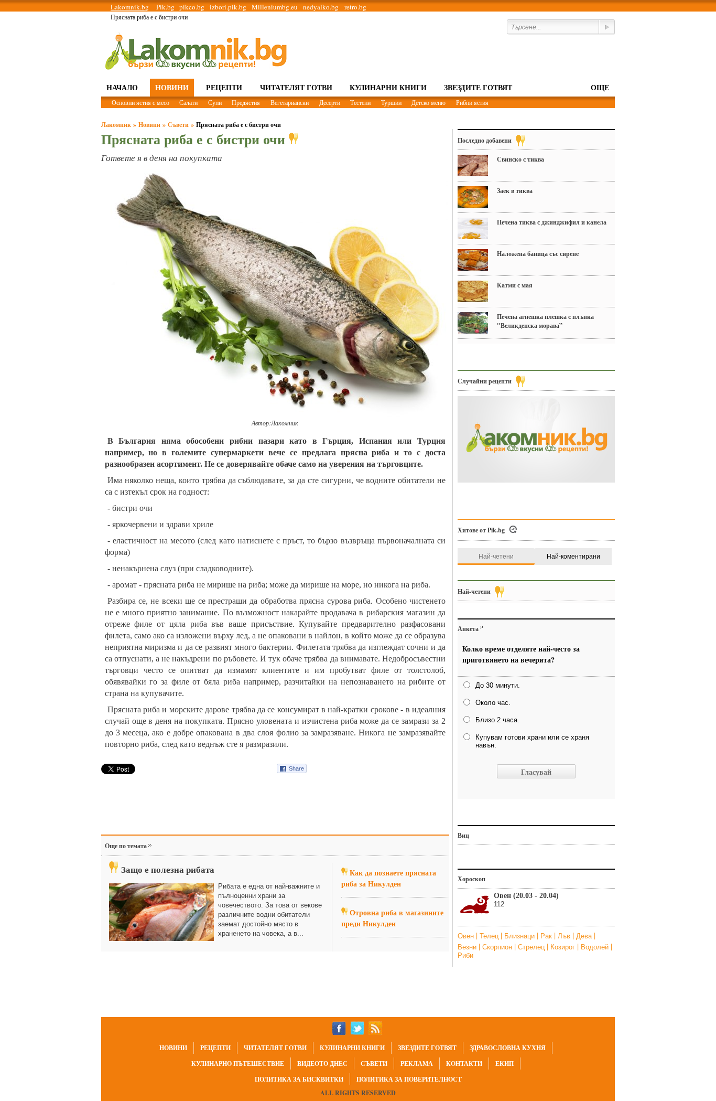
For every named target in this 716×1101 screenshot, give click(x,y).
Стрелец (532, 947)
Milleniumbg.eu (275, 7)
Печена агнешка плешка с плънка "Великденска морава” (545, 321)
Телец (490, 936)
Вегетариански (289, 102)
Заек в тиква (515, 190)
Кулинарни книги (388, 87)
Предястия (246, 102)
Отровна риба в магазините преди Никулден (392, 918)
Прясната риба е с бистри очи (238, 124)
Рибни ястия (472, 102)
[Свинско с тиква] (473, 165)
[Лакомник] (195, 51)
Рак (547, 936)
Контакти (464, 1063)
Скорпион (498, 947)
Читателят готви (296, 87)
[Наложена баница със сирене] (473, 260)
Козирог (563, 947)
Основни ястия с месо (140, 102)
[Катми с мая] (473, 291)
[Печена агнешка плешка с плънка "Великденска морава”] (473, 323)
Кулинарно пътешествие (237, 1063)
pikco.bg (191, 7)
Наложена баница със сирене (538, 253)
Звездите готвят (478, 87)
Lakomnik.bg (130, 7)
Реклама (416, 1063)
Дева (585, 936)
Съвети (178, 124)
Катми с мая (515, 285)
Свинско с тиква (520, 159)
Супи (215, 102)
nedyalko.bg (321, 7)
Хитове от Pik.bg (481, 530)
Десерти (329, 102)
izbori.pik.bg (228, 7)
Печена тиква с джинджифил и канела (551, 222)
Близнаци (520, 936)
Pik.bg (165, 7)
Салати (188, 102)
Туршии (391, 102)
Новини (172, 87)
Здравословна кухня (508, 1047)
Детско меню (428, 102)
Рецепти (224, 87)
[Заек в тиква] (473, 197)
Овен (467, 936)
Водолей (596, 947)
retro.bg (355, 7)
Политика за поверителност (409, 1079)
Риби (465, 955)
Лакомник (116, 124)
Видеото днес (322, 1063)
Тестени (360, 102)
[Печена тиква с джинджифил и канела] (473, 228)
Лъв (565, 936)
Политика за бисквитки (299, 1079)
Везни (468, 947)
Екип (504, 1063)
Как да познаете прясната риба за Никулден (388, 878)
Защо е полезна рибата (167, 869)
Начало (122, 87)
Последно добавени (485, 140)
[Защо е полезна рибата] (161, 912)
